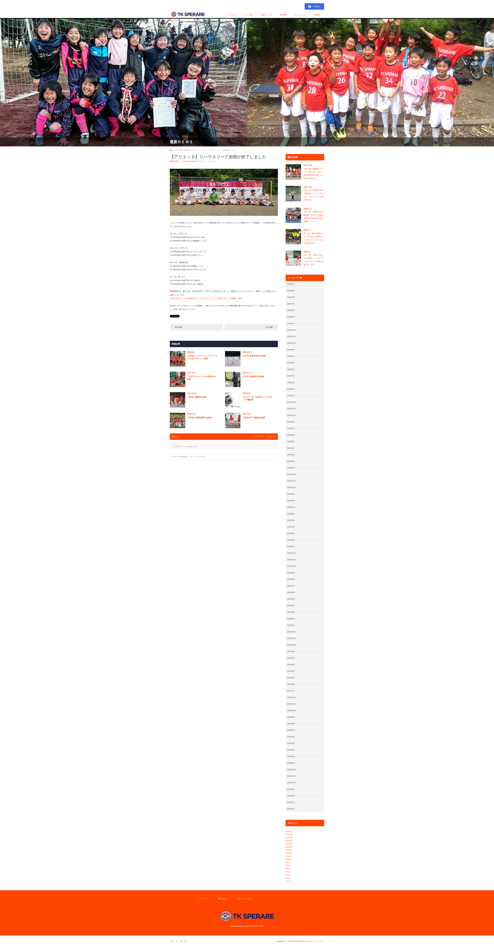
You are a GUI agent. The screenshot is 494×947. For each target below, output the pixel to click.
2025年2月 (291, 389)
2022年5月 (291, 599)
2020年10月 (291, 710)
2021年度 (289, 847)
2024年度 (289, 838)
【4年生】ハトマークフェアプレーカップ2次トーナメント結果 (202, 357)
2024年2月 (291, 461)
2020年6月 (291, 737)
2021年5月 (291, 671)
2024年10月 (291, 415)
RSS (185, 941)
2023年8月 (291, 501)
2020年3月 (291, 750)
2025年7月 (291, 356)
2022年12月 (291, 553)
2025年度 (289, 835)
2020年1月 (291, 763)
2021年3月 (291, 684)
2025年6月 (291, 363)
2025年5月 (291, 369)
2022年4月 (291, 606)
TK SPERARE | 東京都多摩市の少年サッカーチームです (304, 941)
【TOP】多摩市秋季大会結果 (254, 356)
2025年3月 (291, 382)
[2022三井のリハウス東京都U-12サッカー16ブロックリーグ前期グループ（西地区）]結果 (206, 298)
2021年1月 (291, 691)
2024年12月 (291, 402)
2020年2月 (291, 756)
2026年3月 (291, 310)
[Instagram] (180, 941)
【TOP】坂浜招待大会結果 (253, 376)
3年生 (288, 872)
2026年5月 (291, 297)
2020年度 (289, 850)
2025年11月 (291, 337)
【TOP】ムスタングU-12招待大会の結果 (202, 377)
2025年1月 (291, 396)
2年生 (288, 875)
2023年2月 (291, 540)
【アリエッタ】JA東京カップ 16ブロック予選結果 (257, 398)
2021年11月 (291, 638)
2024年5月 (291, 441)
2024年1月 (291, 468)
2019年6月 (291, 809)
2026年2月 (291, 317)
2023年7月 (291, 507)
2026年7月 (291, 284)
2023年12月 (291, 474)
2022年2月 (291, 619)
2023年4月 (291, 527)
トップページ (231, 15)
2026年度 (289, 832)
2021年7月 (291, 658)
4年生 (288, 869)
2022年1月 (291, 625)
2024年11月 (291, 409)
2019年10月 (291, 783)
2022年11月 (291, 560)
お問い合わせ (222, 899)
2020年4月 (291, 743)
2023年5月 (291, 520)
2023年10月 (291, 487)
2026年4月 (291, 304)
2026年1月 (291, 323)
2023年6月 (291, 514)
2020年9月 (291, 717)
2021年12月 (291, 632)
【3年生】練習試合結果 (196, 397)
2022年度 (185, 161)
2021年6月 (291, 665)
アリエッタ (200, 161)
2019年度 (289, 853)
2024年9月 (291, 422)
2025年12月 (291, 330)
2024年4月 (291, 448)
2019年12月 (291, 770)
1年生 (288, 878)
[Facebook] (176, 941)
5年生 (288, 865)
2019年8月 (291, 796)
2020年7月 (291, 730)
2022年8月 (291, 579)
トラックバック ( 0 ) (256, 436)
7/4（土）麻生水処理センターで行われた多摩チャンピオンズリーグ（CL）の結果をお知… (314, 238)
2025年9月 (291, 350)
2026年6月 (291, 291)
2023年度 (289, 841)
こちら (188, 309)
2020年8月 (291, 724)
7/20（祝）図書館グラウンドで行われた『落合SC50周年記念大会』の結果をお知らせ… (313, 173)
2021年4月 (291, 678)
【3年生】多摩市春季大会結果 (199, 418)
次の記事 (269, 327)
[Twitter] (172, 941)
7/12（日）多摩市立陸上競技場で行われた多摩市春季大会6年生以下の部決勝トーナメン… (313, 217)
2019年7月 (291, 802)
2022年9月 (291, 573)
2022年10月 (291, 566)
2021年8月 (291, 651)
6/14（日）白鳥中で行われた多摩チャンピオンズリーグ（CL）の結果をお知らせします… (314, 260)
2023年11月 (291, 481)
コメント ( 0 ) (271, 436)
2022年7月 (291, 586)
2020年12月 (291, 697)
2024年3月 (291, 455)
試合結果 (192, 161)
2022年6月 (291, 592)
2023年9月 (291, 494)
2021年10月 (291, 645)
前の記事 (178, 327)
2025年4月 (291, 376)
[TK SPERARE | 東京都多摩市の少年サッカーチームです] (188, 14)
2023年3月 (291, 533)
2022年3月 (291, 612)
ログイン (192, 457)
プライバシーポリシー (245, 899)
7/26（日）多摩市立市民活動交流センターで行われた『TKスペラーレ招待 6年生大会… (314, 195)
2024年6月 (291, 435)
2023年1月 (291, 546)
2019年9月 (291, 789)
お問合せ (316, 6)
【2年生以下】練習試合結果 (253, 418)
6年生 (288, 862)
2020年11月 (291, 704)
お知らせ (289, 856)
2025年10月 (291, 343)
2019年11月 (291, 776)
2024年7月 (291, 428)
